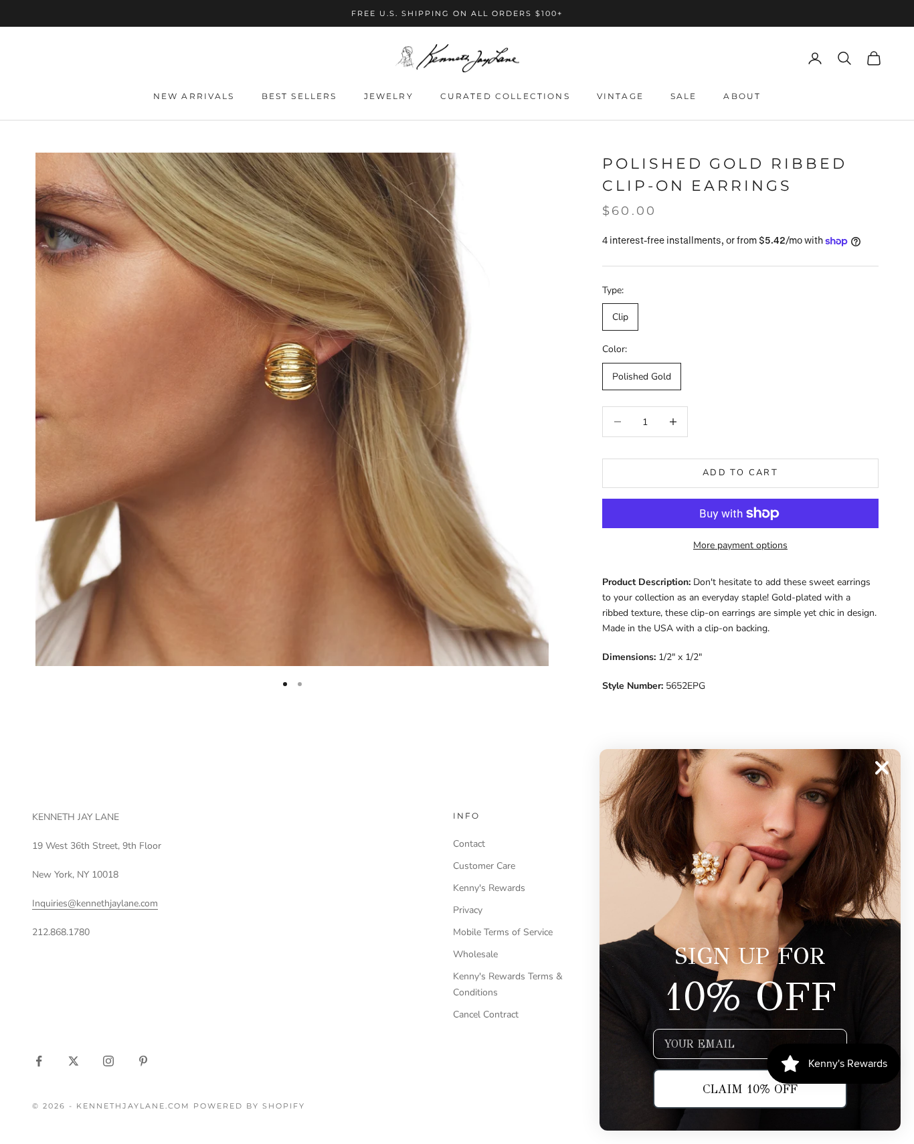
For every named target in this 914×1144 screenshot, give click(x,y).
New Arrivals (194, 96)
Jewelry (389, 96)
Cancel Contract (486, 1014)
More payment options (740, 545)
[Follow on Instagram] (108, 1061)
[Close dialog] (882, 767)
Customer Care (484, 866)
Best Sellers (299, 96)
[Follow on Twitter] (73, 1061)
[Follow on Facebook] (38, 1061)
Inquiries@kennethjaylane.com (95, 903)
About (742, 96)
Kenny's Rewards (489, 888)
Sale (683, 96)
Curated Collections (505, 96)
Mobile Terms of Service (503, 932)
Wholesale (475, 954)
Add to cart (740, 473)
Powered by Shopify (249, 1106)
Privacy (467, 910)
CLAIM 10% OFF (750, 1089)
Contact (469, 843)
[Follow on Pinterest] (143, 1061)
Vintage (620, 96)
